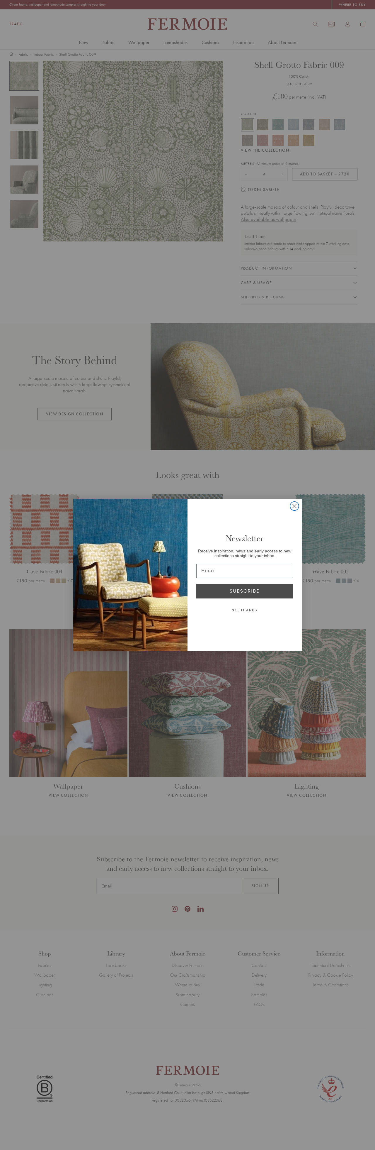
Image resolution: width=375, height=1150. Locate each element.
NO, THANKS (245, 610)
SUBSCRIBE (245, 591)
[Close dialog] (294, 506)
